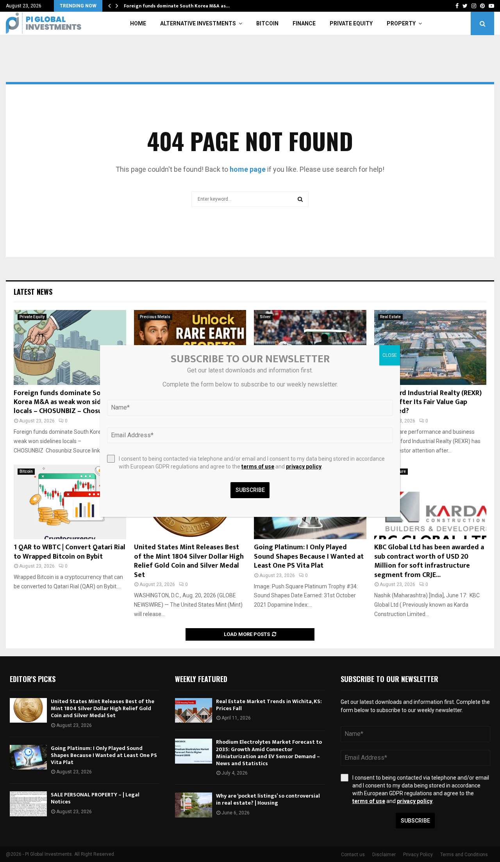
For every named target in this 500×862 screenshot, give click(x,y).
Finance (304, 23)
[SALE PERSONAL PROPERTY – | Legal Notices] (28, 803)
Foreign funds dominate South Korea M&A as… (177, 6)
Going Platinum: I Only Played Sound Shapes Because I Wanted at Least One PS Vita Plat (309, 556)
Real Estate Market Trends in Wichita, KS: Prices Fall (269, 705)
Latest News (33, 292)
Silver (265, 317)
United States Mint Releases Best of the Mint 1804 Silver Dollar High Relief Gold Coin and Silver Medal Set (189, 561)
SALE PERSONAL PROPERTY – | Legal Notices (95, 798)
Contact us (353, 854)
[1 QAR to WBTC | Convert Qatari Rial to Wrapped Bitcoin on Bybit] (70, 502)
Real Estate (390, 317)
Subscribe (415, 820)
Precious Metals (155, 317)
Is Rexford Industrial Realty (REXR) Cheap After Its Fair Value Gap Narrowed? (428, 402)
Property (401, 23)
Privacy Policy (418, 854)
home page (248, 169)
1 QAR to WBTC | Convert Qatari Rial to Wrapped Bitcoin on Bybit (69, 551)
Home (138, 23)
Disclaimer (384, 854)
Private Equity (351, 23)
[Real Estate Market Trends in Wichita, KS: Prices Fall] (193, 710)
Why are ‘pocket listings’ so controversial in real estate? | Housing (268, 799)
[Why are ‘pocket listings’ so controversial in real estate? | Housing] (193, 805)
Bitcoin (267, 23)
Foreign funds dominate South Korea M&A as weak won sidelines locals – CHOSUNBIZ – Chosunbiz (67, 402)
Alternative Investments (198, 23)
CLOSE (389, 355)
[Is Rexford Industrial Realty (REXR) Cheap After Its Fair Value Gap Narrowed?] (430, 347)
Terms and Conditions (464, 854)
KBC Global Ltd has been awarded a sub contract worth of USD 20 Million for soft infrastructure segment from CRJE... (429, 561)
